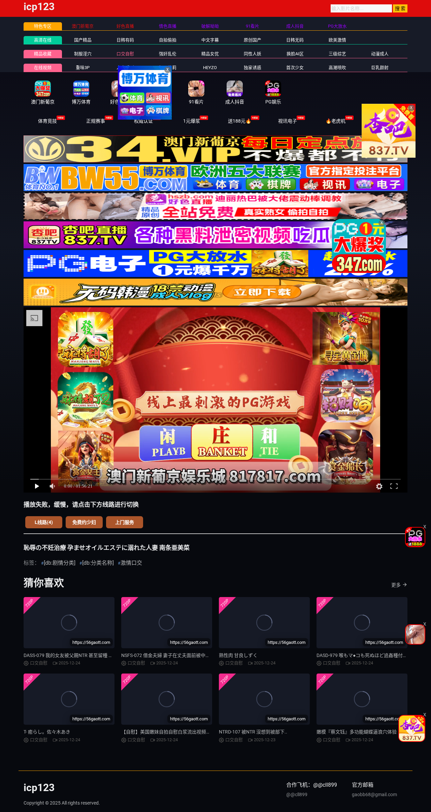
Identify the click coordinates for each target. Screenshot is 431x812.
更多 (396, 585)
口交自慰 (125, 53)
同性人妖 (252, 53)
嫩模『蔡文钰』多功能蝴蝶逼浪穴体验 (357, 732)
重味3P (83, 67)
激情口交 (131, 563)
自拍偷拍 (167, 39)
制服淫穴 (83, 53)
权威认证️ (143, 121)
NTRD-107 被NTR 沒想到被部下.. (253, 732)
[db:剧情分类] (59, 563)
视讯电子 (287, 121)
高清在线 (43, 39)
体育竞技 (47, 121)
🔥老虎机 (335, 121)
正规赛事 (95, 121)
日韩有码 (125, 39)
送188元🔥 (239, 121)
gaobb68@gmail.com (374, 794)
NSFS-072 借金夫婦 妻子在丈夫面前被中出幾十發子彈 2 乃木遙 (187, 655)
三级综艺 (337, 53)
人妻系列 (125, 67)
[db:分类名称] (98, 563)
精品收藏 (43, 53)
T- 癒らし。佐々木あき (47, 732)
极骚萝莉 (167, 67)
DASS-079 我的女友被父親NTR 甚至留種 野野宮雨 (75, 655)
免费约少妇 (84, 522)
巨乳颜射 (380, 67)
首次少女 (295, 67)
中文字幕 (210, 39)
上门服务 (124, 522)
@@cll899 (296, 794)
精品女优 (210, 53)
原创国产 (252, 39)
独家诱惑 (252, 67)
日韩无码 (295, 39)
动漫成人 (380, 53)
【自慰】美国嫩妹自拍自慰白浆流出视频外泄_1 (170, 732)
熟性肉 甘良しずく (238, 655)
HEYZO (210, 67)
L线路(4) (44, 522)
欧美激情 (337, 39)
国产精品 (83, 39)
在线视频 (43, 67)
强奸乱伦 (167, 53)
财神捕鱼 (383, 121)
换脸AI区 (295, 53)
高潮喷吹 (337, 67)
